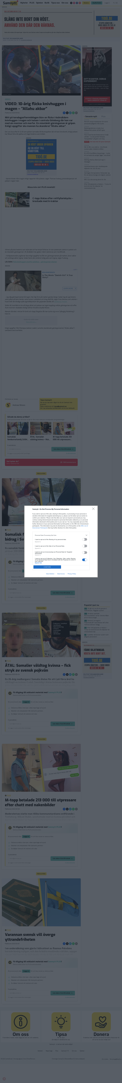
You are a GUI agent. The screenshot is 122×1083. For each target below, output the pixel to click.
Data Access (61, 574)
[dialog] (61, 541)
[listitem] (61, 535)
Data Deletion (50, 574)
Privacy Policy (72, 574)
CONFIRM (47, 567)
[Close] (94, 509)
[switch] (84, 539)
